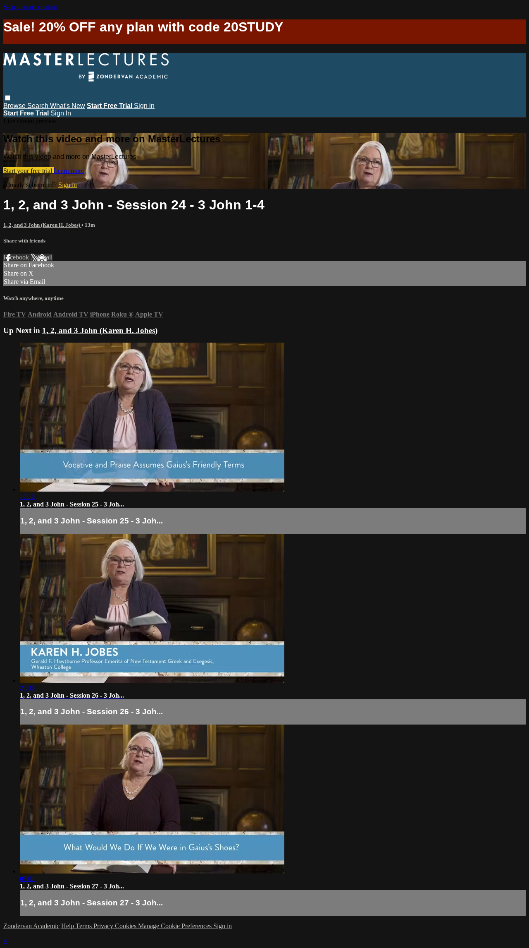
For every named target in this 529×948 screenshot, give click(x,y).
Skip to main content (30, 6)
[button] (7, 98)
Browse (15, 105)
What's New (67, 105)
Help (68, 925)
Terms (84, 925)
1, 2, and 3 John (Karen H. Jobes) (42, 225)
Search (38, 105)
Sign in (144, 105)
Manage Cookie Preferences (175, 925)
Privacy (104, 925)
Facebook (17, 257)
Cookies (126, 925)
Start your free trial (28, 170)
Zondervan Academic (31, 925)
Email (44, 257)
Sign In (60, 113)
